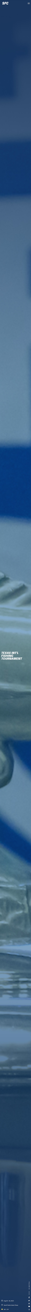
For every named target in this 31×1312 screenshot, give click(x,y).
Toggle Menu (29, 3)
